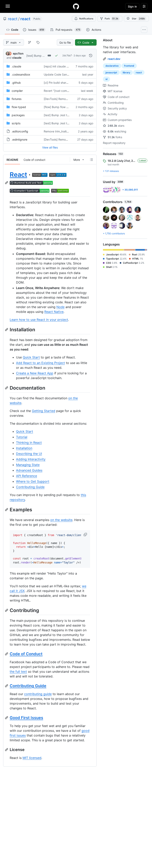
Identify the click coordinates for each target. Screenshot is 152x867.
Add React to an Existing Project (40, 363)
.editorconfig (20, 131)
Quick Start (31, 357)
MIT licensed (32, 758)
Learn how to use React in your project (39, 320)
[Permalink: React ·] (7, 182)
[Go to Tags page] (38, 42)
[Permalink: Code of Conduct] (7, 654)
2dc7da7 (67, 55)
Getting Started (43, 411)
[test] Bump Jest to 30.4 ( (43, 55)
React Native (54, 312)
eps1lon (18, 53)
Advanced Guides (29, 470)
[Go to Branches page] (30, 42)
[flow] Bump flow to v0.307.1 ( (63, 107)
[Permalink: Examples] (7, 509)
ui (106, 79)
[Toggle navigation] (8, 6)
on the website (61, 520)
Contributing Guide (30, 487)
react (12, 18)
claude (16, 57)
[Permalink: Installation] (7, 329)
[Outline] (91, 159)
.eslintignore (19, 139)
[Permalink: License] (7, 749)
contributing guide (38, 694)
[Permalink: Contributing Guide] (7, 686)
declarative (112, 65)
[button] (85, 534)
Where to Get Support (32, 481)
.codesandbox (21, 74)
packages (18, 115)
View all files (50, 147)
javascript (111, 72)
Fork (111, 18)
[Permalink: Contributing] (7, 610)
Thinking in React (29, 443)
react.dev (114, 58)
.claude (16, 66)
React (18, 174)
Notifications (86, 18)
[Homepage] (76, 6)
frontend (129, 65)
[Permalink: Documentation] (7, 388)
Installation (24, 448)
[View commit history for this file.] (90, 55)
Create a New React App (34, 373)
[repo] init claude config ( (60, 66)
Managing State (28, 465)
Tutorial (21, 437)
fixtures (16, 99)
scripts (16, 123)
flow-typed (19, 107)
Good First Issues (26, 717)
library (126, 72)
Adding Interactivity (31, 459)
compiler (17, 90)
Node (60, 307)
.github (16, 82)
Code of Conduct (26, 653)
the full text (18, 671)
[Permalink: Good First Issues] (7, 717)
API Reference (26, 476)
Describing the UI (29, 454)
